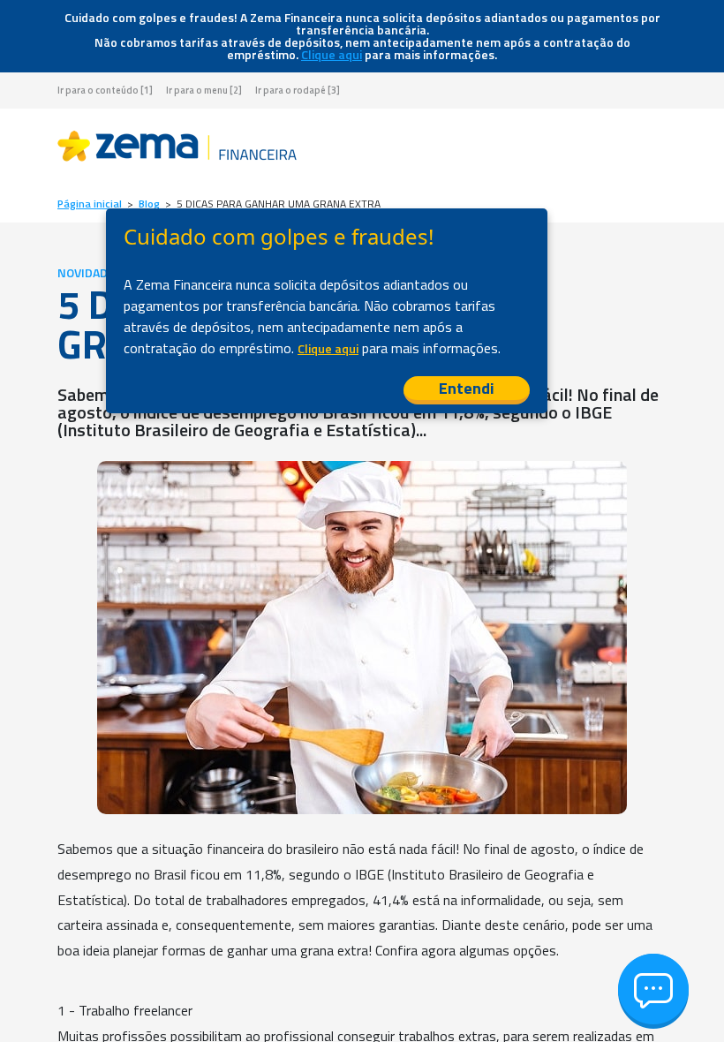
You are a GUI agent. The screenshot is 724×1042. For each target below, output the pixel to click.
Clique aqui (331, 55)
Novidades (89, 273)
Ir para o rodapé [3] (297, 90)
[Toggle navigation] (652, 149)
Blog (149, 204)
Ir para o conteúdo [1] (105, 90)
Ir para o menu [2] (204, 90)
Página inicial (89, 204)
